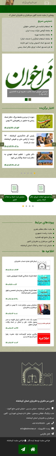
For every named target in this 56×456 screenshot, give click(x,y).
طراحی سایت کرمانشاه (15, 440)
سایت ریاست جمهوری (43, 233)
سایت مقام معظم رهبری (43, 229)
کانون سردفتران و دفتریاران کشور (39, 241)
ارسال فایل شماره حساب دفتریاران (25, 261)
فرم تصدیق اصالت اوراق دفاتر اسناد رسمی (34, 47)
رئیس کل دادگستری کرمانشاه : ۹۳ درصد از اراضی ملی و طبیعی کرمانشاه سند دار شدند (19, 139)
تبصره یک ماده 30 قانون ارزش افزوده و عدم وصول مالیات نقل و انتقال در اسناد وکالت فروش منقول (21, 322)
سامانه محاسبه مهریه (42, 34)
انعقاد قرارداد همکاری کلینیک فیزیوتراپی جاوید (22, 276)
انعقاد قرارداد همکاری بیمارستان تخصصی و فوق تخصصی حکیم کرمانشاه (21, 291)
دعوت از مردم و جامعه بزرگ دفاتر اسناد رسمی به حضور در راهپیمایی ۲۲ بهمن (19, 119)
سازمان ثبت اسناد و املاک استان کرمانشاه (36, 245)
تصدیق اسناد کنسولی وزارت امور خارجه (35, 43)
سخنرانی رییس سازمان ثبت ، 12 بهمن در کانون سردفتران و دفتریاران (21, 306)
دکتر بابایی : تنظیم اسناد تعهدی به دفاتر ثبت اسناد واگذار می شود (19, 156)
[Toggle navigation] (6, 9)
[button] (34, 173)
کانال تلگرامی (45, 434)
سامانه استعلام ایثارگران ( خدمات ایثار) (35, 39)
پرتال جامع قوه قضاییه (43, 237)
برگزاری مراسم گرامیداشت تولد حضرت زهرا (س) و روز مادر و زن (21, 335)
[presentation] (2, 144)
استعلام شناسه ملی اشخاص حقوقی (36, 26)
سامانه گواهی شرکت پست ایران (38, 30)
